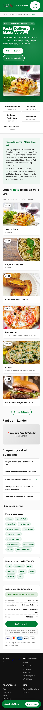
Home (5, 14)
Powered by (6, 660)
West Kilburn (28, 529)
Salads (32, 571)
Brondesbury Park (13, 534)
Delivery (12, 14)
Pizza (9, 566)
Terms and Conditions (31, 689)
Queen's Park (21, 519)
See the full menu (21, 412)
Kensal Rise (11, 524)
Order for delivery (13, 51)
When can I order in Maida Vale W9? (20, 472)
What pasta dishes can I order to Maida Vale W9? (19, 487)
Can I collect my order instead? (18, 479)
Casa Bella (10, 576)
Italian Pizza (11, 571)
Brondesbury (24, 524)
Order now (35, 5)
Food (20, 576)
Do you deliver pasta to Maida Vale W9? (20, 463)
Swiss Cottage (28, 544)
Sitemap (26, 692)
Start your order (21, 624)
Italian (29, 566)
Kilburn (9, 519)
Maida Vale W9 (23, 14)
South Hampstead (13, 539)
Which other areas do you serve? (19, 496)
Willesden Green (13, 544)
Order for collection (14, 58)
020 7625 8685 (22, 6)
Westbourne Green (24, 550)
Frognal (9, 550)
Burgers (22, 571)
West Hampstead (13, 529)
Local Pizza (19, 566)
